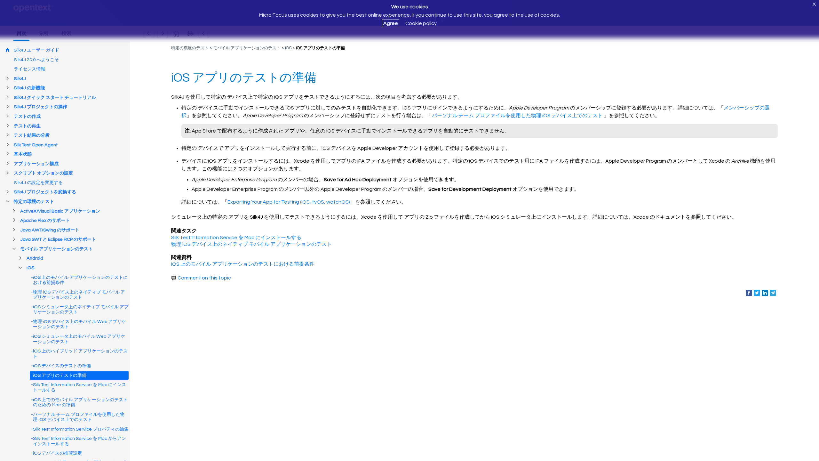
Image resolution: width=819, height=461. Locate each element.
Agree (390, 23)
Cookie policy (421, 23)
